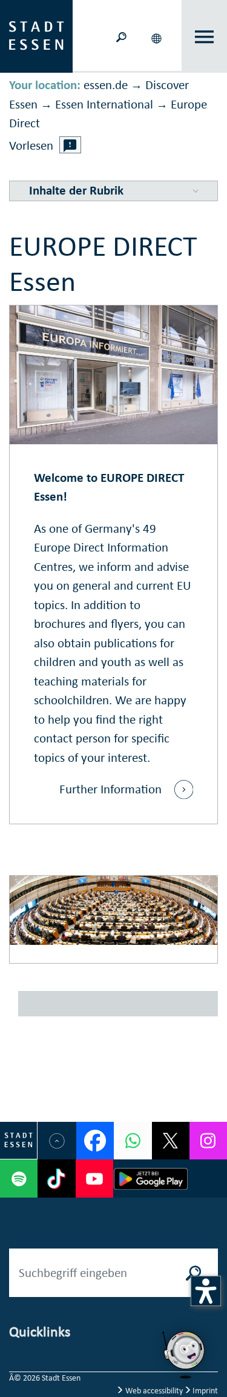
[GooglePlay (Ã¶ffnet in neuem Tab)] (151, 1178)
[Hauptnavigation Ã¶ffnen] (204, 36)
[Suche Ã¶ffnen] (121, 36)
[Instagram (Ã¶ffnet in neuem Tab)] (208, 1140)
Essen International (104, 104)
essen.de (106, 85)
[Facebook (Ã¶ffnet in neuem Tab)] (95, 1140)
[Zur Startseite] (36, 35)
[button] (157, 36)
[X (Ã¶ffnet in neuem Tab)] (170, 1140)
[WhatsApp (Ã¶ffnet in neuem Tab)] (132, 1140)
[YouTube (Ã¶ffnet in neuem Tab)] (94, 1178)
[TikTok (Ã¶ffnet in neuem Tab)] (56, 1178)
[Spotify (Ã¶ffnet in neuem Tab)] (19, 1178)
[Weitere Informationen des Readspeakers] (70, 144)
